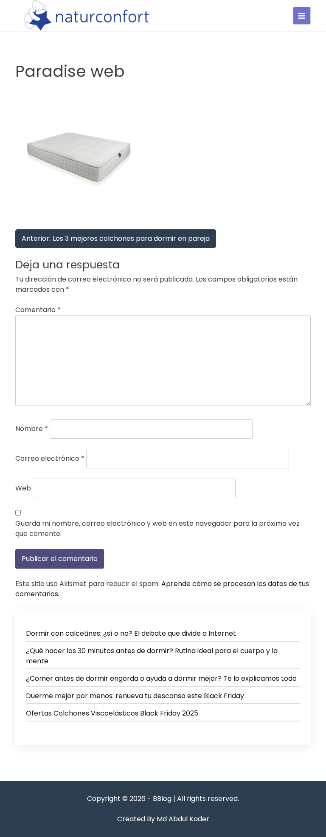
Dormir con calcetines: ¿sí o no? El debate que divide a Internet (131, 633)
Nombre (31, 429)
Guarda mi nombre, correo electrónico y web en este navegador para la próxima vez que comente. (157, 528)
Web (23, 488)
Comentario (38, 310)
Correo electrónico (49, 458)
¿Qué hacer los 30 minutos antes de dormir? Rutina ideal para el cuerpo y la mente (152, 656)
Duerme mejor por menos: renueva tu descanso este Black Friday (135, 696)
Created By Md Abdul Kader (163, 819)
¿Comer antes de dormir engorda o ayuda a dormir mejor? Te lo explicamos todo (161, 678)
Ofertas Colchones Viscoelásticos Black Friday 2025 (112, 713)
